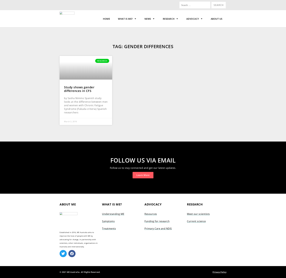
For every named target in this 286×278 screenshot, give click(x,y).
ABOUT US (216, 18)
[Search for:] (195, 5)
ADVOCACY (192, 18)
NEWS (147, 18)
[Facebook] (72, 253)
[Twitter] (63, 253)
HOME (106, 18)
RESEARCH (169, 18)
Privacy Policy (219, 272)
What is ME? (125, 18)
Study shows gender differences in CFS (79, 89)
